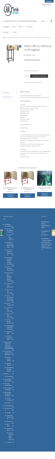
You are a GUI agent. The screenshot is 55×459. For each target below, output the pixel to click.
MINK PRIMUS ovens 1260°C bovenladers (10, 327)
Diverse (6, 373)
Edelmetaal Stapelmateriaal (10, 417)
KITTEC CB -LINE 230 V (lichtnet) (10, 230)
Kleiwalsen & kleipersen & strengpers (8, 394)
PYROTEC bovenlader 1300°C (9, 337)
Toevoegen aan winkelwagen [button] (10, 195)
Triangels (9, 442)
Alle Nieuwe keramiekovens (14, 37)
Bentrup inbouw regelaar (9, 359)
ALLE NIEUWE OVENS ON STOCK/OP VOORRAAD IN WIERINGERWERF (20, 21)
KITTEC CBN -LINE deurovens (27, 37)
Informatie (5, 32)
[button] (20, 46)
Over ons (14, 26)
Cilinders (9, 412)
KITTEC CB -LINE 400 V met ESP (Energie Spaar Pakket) (10, 261)
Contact (15, 32)
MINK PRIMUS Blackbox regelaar (10, 369)
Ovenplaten (10, 421)
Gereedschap (10, 376)
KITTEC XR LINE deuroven (9, 321)
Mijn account (29, 26)
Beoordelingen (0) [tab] (7, 97)
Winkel (20, 26)
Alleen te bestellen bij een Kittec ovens (11, 436)
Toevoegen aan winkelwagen (39, 76)
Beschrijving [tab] (6, 92)
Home (6, 37)
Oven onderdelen (9, 405)
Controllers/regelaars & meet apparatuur (9, 353)
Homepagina (6, 26)
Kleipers (9, 402)
